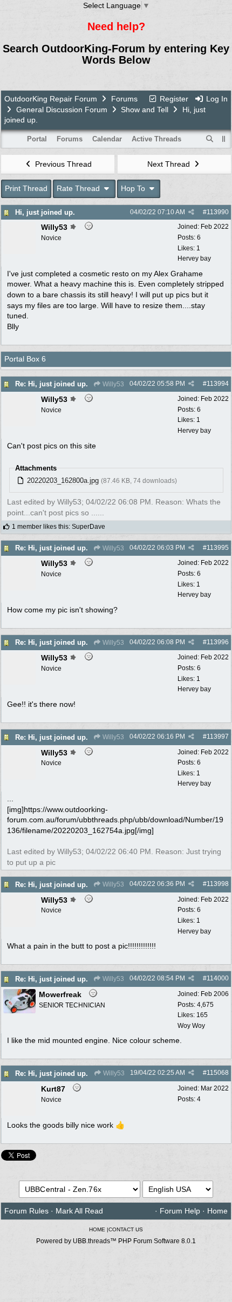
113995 (218, 547)
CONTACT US (125, 1229)
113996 (218, 642)
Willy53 (112, 384)
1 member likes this (40, 526)
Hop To (134, 188)
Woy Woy (191, 1026)
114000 (218, 978)
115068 (218, 1072)
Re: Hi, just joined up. (51, 384)
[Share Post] (191, 212)
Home (217, 1210)
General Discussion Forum (61, 109)
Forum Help (180, 1210)
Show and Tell (144, 109)
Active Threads (156, 139)
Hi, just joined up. (45, 212)
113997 (218, 736)
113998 (218, 884)
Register (173, 98)
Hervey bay (194, 258)
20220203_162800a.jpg (63, 480)
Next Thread (169, 164)
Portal (37, 139)
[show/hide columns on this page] (223, 139)
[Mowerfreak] (19, 1010)
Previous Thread (62, 164)
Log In (216, 98)
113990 (218, 212)
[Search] (210, 139)
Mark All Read (79, 1210)
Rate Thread (79, 188)
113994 (218, 383)
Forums (124, 98)
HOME (97, 1229)
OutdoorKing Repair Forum (50, 98)
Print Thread (26, 188)
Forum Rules (26, 1210)
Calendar (107, 139)
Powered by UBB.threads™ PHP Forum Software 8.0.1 (116, 1241)
